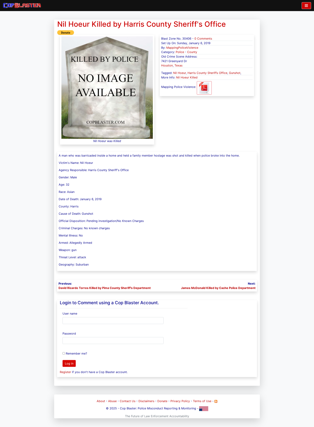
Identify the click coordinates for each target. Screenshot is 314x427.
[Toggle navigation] (306, 5)
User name (70, 313)
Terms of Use (202, 401)
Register (65, 372)
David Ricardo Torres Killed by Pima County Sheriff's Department (105, 288)
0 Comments (203, 38)
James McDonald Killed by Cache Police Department (218, 288)
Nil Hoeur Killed (187, 77)
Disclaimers (146, 401)
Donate (162, 401)
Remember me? (76, 353)
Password (69, 333)
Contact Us (127, 401)
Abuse (112, 401)
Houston (167, 65)
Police (180, 52)
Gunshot (234, 73)
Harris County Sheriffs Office (207, 73)
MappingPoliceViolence (182, 47)
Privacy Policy (180, 401)
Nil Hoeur (179, 73)
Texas (178, 65)
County (192, 52)
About (101, 401)
